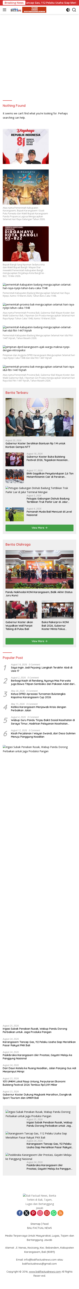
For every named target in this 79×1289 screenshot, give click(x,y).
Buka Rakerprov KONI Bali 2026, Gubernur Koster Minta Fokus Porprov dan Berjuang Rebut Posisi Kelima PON (56, 626)
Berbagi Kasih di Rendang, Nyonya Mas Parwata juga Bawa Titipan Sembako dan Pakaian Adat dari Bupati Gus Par (42, 682)
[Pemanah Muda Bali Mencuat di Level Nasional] (15, 514)
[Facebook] (20, 1213)
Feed (46, 1224)
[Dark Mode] (68, 10)
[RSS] (60, 1213)
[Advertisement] (39, 55)
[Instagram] (40, 1213)
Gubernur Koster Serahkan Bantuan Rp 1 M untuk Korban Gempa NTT (35, 445)
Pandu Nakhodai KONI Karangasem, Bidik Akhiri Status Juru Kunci (39, 593)
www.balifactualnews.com (45, 1271)
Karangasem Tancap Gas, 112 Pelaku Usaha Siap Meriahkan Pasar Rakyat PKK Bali (39, 1043)
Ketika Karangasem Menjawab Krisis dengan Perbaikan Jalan (38, 708)
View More (38, 527)
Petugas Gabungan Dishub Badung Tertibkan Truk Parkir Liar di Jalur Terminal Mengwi (48, 500)
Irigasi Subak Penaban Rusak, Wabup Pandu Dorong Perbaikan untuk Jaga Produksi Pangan (35, 1030)
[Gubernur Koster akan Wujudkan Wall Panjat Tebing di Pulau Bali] (21, 610)
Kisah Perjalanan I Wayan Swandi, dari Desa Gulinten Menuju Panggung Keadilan (43, 735)
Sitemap (35, 1224)
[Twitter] (26, 1213)
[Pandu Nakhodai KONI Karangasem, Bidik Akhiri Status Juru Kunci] (39, 569)
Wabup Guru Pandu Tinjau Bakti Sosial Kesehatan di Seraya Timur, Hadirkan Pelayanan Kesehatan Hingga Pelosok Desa (43, 721)
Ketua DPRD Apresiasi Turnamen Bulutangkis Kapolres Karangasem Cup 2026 (38, 695)
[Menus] (5, 10)
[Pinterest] (33, 1213)
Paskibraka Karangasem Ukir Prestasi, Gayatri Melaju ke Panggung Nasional (37, 1056)
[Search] (74, 10)
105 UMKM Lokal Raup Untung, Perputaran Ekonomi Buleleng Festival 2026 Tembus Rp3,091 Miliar (34, 1083)
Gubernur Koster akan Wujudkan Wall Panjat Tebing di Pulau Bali (19, 625)
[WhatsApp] (54, 1213)
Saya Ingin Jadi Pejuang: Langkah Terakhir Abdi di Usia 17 (41, 669)
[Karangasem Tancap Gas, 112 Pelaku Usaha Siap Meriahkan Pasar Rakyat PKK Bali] (39, 1135)
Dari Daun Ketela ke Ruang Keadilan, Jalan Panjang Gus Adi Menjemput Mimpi (39, 1070)
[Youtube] (47, 1213)
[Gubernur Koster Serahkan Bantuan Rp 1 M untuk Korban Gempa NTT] (39, 417)
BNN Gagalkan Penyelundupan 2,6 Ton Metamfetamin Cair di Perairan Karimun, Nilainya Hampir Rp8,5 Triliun (50, 475)
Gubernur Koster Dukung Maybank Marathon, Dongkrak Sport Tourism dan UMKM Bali (37, 1096)
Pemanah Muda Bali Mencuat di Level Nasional (49, 513)
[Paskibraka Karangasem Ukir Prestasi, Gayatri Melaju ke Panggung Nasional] (39, 1157)
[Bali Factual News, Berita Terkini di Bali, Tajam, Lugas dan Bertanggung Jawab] (27, 10)
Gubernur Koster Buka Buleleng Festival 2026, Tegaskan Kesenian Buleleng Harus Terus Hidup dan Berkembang (47, 458)
